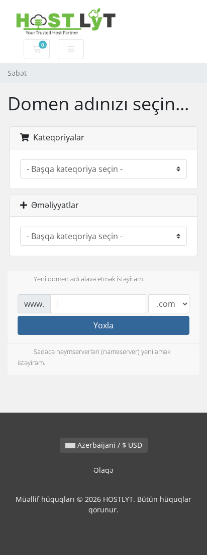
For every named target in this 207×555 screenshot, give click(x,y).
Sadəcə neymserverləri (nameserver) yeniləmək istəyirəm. (94, 357)
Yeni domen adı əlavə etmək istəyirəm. (89, 279)
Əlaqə (103, 470)
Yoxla (103, 325)
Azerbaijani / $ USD (108, 445)
